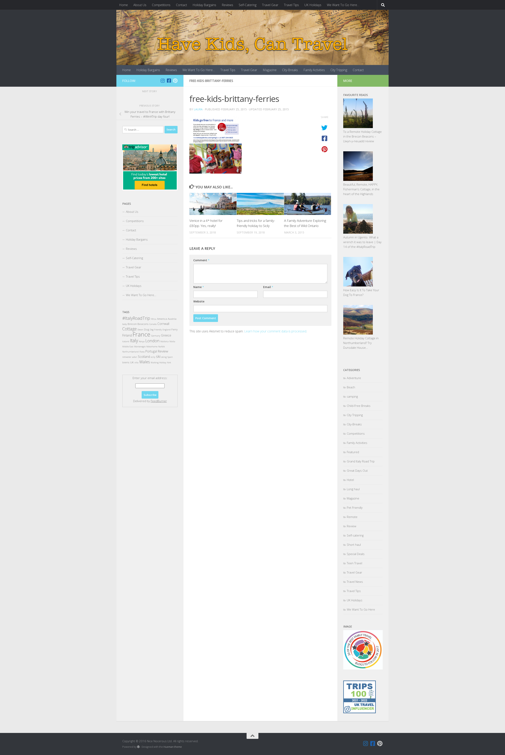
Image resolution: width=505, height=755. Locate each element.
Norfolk (161, 346)
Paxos (142, 351)
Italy (134, 340)
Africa (153, 319)
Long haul (353, 489)
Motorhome (151, 346)
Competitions (161, 5)
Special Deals (356, 554)
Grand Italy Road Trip (361, 461)
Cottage (129, 329)
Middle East (127, 346)
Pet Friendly (355, 508)
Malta (172, 341)
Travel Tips (291, 5)
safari (134, 357)
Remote (352, 517)
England (167, 329)
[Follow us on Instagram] (162, 80)
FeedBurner (159, 401)
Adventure (354, 378)
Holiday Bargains (204, 5)
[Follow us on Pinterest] (175, 80)
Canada (153, 324)
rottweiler (126, 357)
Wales (144, 361)
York (169, 362)
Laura (198, 109)
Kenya (142, 341)
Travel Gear (270, 5)
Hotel (350, 480)
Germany (155, 335)
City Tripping (338, 70)
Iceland (125, 341)
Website (198, 301)
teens (125, 362)
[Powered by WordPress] (138, 747)
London (152, 340)
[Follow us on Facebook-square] (168, 80)
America (162, 319)
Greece (166, 335)
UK (132, 362)
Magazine (270, 70)
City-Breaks (290, 70)
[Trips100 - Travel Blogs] (359, 701)
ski (158, 356)
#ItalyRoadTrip (136, 318)
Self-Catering (247, 5)
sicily (153, 357)
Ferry (174, 329)
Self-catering (355, 535)
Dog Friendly (156, 329)
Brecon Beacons (138, 324)
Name (198, 287)
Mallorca (164, 341)
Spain (170, 357)
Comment (201, 260)
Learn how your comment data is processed (275, 331)
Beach (351, 387)
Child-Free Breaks (358, 406)
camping (352, 396)
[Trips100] (359, 712)
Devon (140, 329)
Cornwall (163, 324)
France (141, 334)
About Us (139, 5)
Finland (127, 335)
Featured (353, 452)
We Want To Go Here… (343, 5)
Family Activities (314, 70)
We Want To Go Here (361, 609)
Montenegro (140, 346)
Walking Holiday (158, 362)
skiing (164, 357)
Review (163, 351)
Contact (181, 5)
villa (136, 362)
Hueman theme (173, 746)
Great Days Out (357, 470)
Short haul (354, 545)
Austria (172, 319)
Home (123, 5)
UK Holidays (312, 5)
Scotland (144, 356)
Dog (146, 329)
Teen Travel (354, 563)
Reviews (227, 5)
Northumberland (130, 351)
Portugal (151, 351)
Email (268, 287)
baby (124, 324)
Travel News (355, 582)
